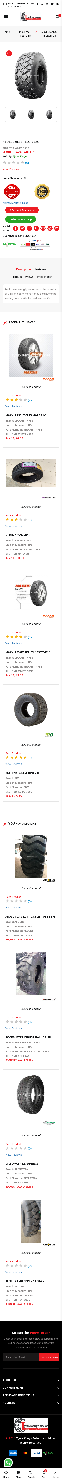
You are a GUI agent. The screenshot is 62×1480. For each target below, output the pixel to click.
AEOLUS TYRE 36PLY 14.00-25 (24, 1281)
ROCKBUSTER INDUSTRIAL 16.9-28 (28, 1037)
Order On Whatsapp (20, 219)
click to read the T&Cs (15, 202)
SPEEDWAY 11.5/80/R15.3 (21, 1164)
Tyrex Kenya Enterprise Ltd (33, 1438)
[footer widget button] (31, 1380)
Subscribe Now (49, 1357)
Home (6, 31)
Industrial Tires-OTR (24, 33)
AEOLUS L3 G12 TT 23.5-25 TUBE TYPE (30, 916)
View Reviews (11, 169)
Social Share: (6, 228)
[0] (57, 17)
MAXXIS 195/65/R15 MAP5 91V (25, 415)
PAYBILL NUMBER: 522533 (20, 5)
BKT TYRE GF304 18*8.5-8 (22, 773)
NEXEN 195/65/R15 (17, 535)
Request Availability (22, 210)
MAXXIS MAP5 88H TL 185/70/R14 (27, 652)
